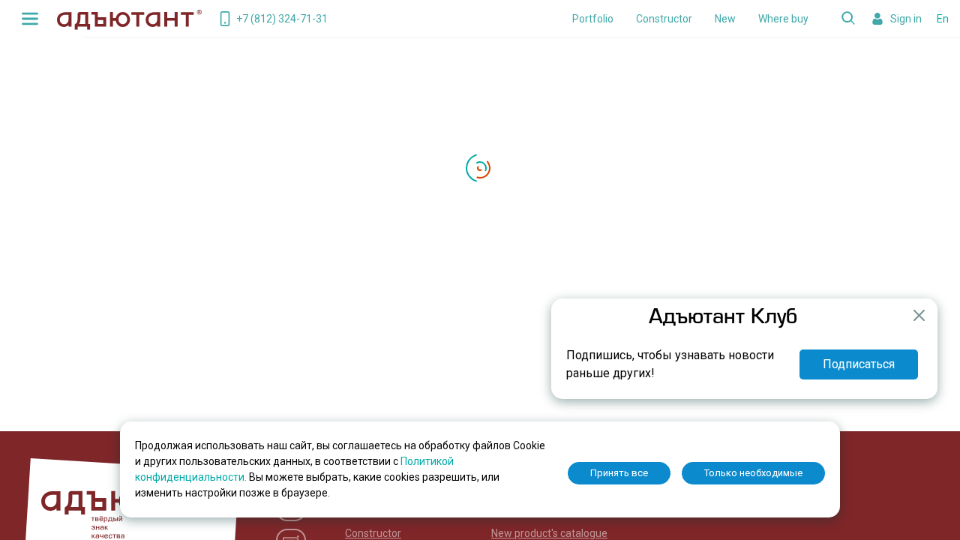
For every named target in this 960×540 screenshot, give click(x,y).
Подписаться (859, 364)
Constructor (664, 19)
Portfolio (593, 19)
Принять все (619, 472)
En (943, 19)
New (725, 19)
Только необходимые (753, 472)
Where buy (783, 19)
